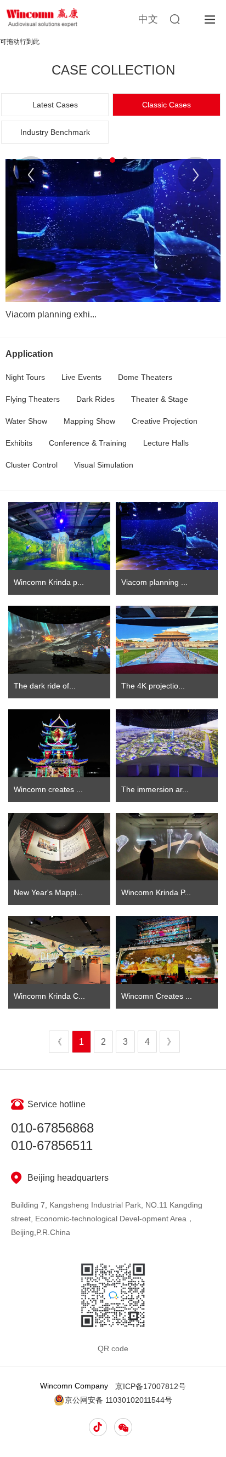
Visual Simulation (103, 464)
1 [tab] (100, 160)
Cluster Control (31, 464)
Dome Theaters (145, 377)
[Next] (195, 174)
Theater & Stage (159, 399)
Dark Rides (95, 399)
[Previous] (31, 174)
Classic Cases (166, 104)
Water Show (26, 421)
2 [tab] (112, 160)
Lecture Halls (166, 443)
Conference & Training (88, 443)
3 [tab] (125, 160)
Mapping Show (89, 421)
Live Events (81, 377)
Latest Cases (55, 104)
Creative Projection (164, 421)
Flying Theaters (32, 399)
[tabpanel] (113, 243)
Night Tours (25, 377)
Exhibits (18, 443)
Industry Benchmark (55, 132)
